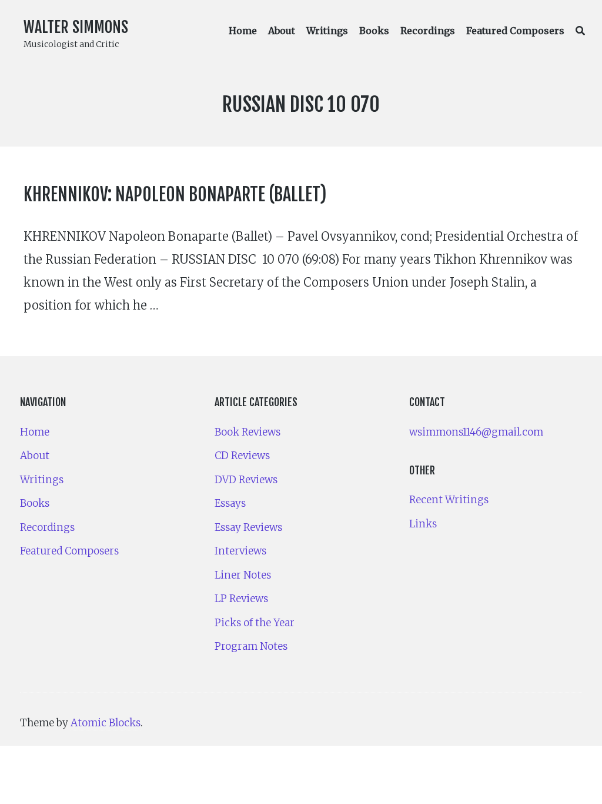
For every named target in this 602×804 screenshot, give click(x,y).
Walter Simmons (76, 27)
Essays (230, 503)
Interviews (240, 550)
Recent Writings (449, 499)
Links (423, 523)
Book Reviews (247, 432)
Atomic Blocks (106, 722)
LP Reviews (241, 598)
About (281, 30)
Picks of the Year (255, 622)
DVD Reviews (246, 479)
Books (374, 30)
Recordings (427, 30)
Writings (327, 30)
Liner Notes (243, 575)
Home (243, 30)
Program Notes (251, 646)
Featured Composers (515, 30)
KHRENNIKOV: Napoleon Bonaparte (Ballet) (175, 194)
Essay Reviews (248, 527)
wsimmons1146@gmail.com (476, 432)
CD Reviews (242, 455)
